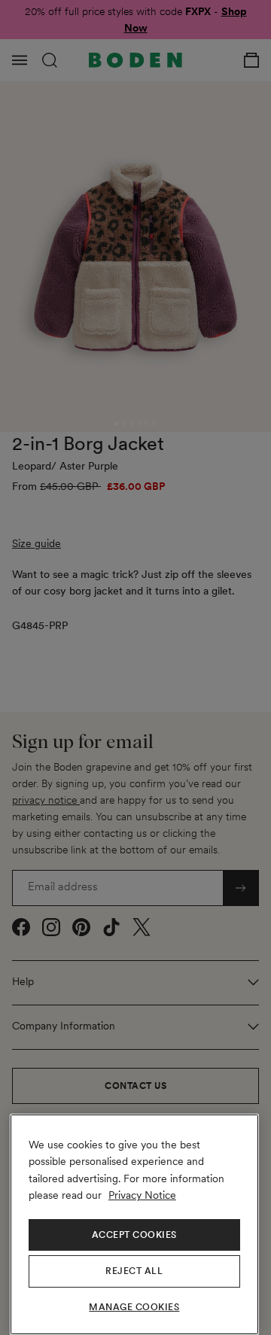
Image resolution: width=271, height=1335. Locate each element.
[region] (134, 1224)
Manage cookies (134, 1307)
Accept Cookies (134, 1235)
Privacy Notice (142, 1195)
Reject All (134, 1271)
